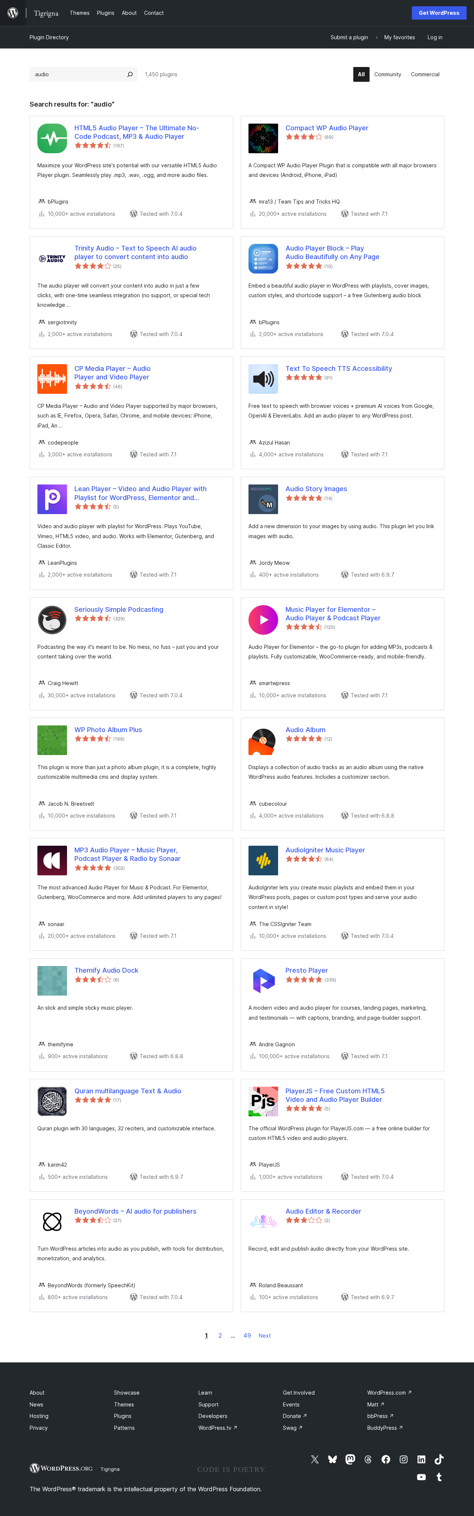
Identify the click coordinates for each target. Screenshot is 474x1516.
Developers (212, 1416)
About (37, 1392)
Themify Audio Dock (106, 970)
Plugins (122, 1416)
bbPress (380, 1416)
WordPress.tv (218, 1428)
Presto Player (307, 970)
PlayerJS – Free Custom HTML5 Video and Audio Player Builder (335, 1095)
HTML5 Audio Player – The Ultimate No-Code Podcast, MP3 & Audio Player (136, 132)
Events (291, 1404)
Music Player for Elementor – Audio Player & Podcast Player (333, 614)
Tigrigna (110, 1469)
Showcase (127, 1392)
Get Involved (299, 1392)
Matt (376, 1404)
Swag (293, 1428)
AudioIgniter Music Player (325, 850)
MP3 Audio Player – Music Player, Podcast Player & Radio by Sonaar (127, 854)
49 (247, 1335)
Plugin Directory (49, 37)
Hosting (39, 1416)
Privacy (39, 1428)
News (36, 1404)
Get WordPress (439, 13)
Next (265, 1335)
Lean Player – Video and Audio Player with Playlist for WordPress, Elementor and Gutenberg (140, 493)
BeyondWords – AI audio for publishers (135, 1211)
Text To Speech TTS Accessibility (339, 368)
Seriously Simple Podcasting (118, 609)
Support (208, 1404)
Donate (295, 1416)
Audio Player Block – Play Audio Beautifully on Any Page (333, 252)
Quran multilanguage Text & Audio (127, 1091)
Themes (124, 1404)
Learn (205, 1392)
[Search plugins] (130, 74)
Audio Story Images (316, 489)
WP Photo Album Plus (108, 730)
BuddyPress (385, 1428)
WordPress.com (389, 1392)
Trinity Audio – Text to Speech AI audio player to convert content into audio (135, 252)
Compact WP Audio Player (327, 128)
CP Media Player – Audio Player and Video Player (112, 373)
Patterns (124, 1428)
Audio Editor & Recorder (323, 1211)
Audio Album (306, 730)
